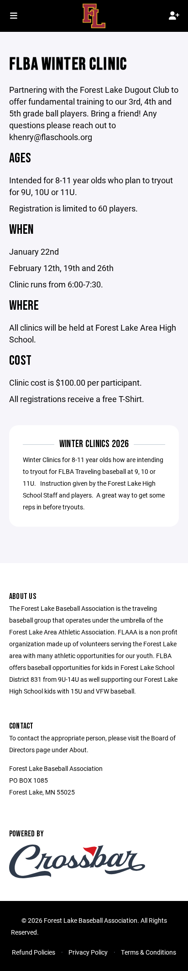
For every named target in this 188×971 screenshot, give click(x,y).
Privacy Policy (88, 952)
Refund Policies (33, 952)
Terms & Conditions (148, 952)
